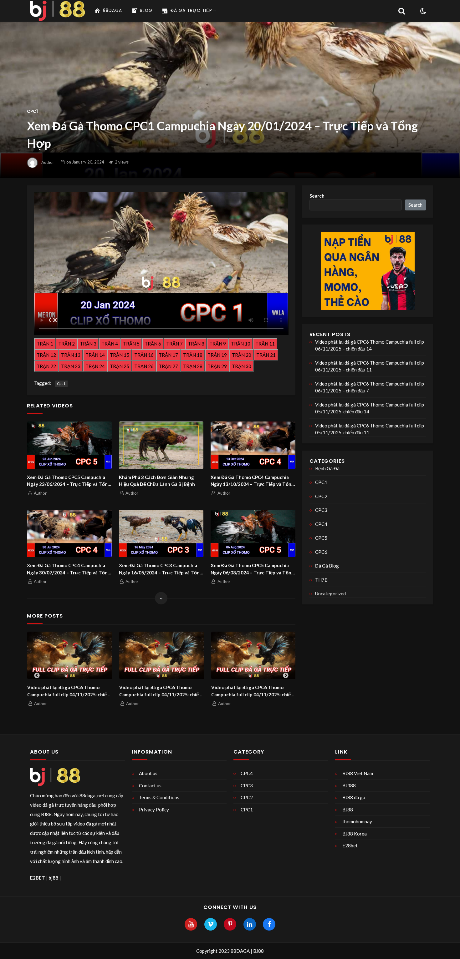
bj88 (54, 878)
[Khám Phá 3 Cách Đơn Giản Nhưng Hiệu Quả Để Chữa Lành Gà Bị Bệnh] (161, 445)
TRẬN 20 (241, 355)
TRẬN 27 (168, 366)
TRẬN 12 (46, 355)
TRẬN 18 (192, 355)
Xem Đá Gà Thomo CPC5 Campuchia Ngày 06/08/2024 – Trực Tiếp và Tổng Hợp (252, 569)
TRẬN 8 (196, 343)
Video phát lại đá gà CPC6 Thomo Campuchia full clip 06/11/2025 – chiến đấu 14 (369, 345)
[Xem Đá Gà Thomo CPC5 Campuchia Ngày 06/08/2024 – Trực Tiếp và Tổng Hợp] (253, 533)
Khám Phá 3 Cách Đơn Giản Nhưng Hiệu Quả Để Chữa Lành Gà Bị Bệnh (157, 480)
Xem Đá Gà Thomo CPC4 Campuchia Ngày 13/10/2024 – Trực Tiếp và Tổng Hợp (252, 481)
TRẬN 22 (46, 366)
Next (286, 676)
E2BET (37, 878)
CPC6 (321, 552)
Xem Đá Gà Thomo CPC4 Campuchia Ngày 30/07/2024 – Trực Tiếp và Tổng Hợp (68, 569)
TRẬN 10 (240, 343)
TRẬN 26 (144, 366)
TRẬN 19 (217, 355)
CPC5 (321, 538)
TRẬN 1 (45, 343)
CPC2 (321, 496)
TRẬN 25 (119, 366)
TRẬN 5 (131, 343)
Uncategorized (330, 593)
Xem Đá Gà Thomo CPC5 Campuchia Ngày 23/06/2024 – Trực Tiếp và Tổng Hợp (68, 481)
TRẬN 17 (168, 355)
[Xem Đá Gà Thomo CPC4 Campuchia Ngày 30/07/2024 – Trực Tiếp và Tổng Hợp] (69, 533)
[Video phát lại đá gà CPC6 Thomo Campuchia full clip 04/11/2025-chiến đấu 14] (161, 655)
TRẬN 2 (66, 343)
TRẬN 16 (144, 355)
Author (47, 161)
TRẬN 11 (265, 343)
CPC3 (321, 510)
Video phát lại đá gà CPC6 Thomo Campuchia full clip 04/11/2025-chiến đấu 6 (252, 691)
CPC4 (321, 524)
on (85, 161)
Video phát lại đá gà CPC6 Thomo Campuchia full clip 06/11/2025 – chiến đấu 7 (369, 387)
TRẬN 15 (119, 355)
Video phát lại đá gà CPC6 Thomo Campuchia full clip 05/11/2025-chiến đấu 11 (369, 429)
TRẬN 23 (70, 366)
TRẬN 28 (192, 366)
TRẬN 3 (88, 343)
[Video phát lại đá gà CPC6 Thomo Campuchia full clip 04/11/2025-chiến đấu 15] (69, 655)
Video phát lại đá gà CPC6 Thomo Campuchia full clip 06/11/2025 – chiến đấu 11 (369, 366)
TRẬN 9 (217, 343)
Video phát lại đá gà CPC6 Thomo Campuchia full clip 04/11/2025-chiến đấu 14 (160, 691)
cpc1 (61, 383)
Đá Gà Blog (327, 565)
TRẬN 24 (95, 366)
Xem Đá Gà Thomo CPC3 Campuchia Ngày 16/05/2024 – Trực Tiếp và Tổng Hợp (160, 569)
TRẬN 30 (241, 366)
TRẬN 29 (217, 366)
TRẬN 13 (70, 355)
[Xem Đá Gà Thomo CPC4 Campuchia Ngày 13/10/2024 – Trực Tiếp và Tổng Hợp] (253, 445)
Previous (37, 676)
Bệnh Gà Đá (327, 468)
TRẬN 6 (153, 343)
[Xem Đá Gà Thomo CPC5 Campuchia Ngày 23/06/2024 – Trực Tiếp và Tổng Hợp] (69, 445)
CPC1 (32, 111)
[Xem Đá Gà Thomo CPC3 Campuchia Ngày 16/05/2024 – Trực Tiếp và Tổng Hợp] (161, 533)
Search (317, 196)
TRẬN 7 (174, 343)
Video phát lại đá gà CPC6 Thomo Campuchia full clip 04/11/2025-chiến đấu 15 (68, 691)
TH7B (321, 580)
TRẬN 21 (266, 355)
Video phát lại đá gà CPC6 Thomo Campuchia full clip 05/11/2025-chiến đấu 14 (369, 408)
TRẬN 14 (95, 355)
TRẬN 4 (109, 343)
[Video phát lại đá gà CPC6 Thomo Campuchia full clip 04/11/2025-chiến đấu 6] (253, 655)
